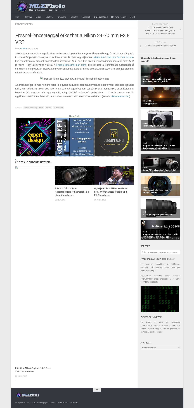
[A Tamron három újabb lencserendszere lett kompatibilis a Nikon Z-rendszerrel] (74, 175)
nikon (41, 108)
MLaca (23, 48)
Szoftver (49, 17)
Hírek (17, 17)
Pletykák (28, 17)
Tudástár (74, 17)
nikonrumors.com (120, 96)
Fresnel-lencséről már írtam (71, 65)
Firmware (61, 17)
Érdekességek (101, 17)
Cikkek (39, 17)
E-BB (132, 17)
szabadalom (58, 108)
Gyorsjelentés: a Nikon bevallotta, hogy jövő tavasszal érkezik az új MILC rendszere (111, 191)
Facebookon (154, 332)
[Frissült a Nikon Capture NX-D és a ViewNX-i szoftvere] (35, 265)
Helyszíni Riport (118, 17)
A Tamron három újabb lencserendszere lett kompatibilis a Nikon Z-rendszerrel (72, 191)
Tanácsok (85, 17)
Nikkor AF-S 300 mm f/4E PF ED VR (113, 57)
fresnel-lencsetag (30, 108)
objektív (48, 108)
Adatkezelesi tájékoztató (67, 402)
